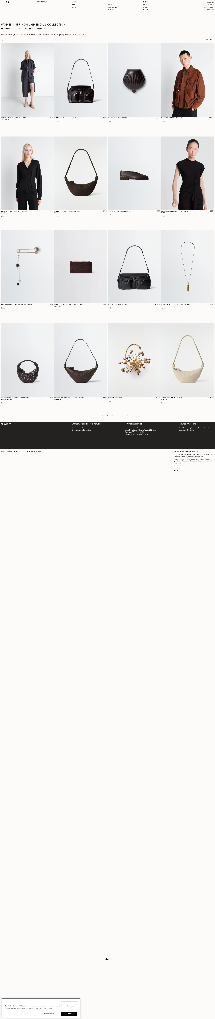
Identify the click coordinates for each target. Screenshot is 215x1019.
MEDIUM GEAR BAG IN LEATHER (65, 118)
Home (3, 451)
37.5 (138, 208)
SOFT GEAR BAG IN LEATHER (117, 304)
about (145, 10)
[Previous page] (83, 415)
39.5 (149, 208)
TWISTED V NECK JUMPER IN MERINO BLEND (14, 212)
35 (123, 208)
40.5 (155, 208)
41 (158, 208)
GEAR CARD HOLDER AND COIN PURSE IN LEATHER (68, 305)
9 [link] (107, 416)
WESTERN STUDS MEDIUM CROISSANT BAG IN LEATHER (69, 398)
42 (51, 115)
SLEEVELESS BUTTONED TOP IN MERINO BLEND (174, 212)
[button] (210, 2)
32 (39, 115)
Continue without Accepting (69, 1001)
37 (135, 208)
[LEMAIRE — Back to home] (7, 2)
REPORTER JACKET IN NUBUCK (172, 118)
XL (211, 115)
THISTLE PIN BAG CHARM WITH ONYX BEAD (16, 304)
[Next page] (132, 415)
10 (112, 415)
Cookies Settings (50, 1014)
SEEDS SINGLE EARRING (116, 398)
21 (127, 415)
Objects (111, 10)
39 (146, 208)
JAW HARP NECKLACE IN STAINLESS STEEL (175, 304)
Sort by (209, 40)
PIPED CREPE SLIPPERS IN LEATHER (119, 211)
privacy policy (179, 462)
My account (209, 7)
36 (44, 115)
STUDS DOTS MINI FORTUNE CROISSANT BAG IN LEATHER (15, 398)
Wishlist (210, 10)
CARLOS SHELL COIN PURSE (117, 118)
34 (42, 115)
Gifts (74, 7)
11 (117, 415)
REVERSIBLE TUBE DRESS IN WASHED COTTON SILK (13, 118)
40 (49, 115)
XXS (43, 208)
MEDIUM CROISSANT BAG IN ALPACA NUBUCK (67, 212)
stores (145, 7)
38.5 (143, 208)
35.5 (126, 208)
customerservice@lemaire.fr (135, 428)
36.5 (132, 208)
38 (46, 115)
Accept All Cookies (69, 1014)
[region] (41, 1008)
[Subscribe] (213, 471)
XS (46, 208)
